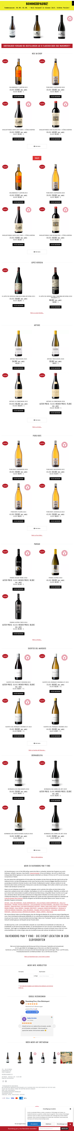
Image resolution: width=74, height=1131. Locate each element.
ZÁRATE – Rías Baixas (47, 912)
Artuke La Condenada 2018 (55, 401)
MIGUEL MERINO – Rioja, (12, 908)
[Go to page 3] (38, 1037)
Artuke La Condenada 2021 (18, 401)
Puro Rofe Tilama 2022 (18, 512)
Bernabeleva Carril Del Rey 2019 (55, 789)
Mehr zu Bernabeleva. (37, 857)
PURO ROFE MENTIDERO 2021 (55, 469)
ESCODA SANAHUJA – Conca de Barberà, (29, 904)
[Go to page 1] (35, 1037)
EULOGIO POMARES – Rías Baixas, (50, 904)
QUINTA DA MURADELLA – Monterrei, (54, 908)
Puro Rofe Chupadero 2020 (55, 87)
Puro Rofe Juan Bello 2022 (55, 512)
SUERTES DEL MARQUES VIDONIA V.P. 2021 (55, 682)
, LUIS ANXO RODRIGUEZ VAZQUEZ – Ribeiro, (32, 906)
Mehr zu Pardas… (37, 640)
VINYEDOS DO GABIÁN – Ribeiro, (31, 912)
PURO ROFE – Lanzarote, (37, 908)
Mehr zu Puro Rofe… (37, 535)
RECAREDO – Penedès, (33, 910)
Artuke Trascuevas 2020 (55, 359)
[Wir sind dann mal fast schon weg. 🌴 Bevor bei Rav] (66, 1057)
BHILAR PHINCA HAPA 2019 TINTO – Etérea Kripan (18, 130)
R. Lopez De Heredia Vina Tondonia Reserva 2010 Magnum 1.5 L (55, 297)
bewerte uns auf (31, 1012)
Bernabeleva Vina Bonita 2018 (18, 789)
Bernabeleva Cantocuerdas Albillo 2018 (18, 834)
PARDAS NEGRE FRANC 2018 (18, 578)
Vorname (20, 971)
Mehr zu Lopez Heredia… (37, 313)
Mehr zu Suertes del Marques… (37, 750)
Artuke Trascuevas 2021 (18, 359)
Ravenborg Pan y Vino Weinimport (37, 1001)
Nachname (42, 971)
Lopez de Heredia (34, 873)
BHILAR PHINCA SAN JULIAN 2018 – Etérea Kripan (55, 130)
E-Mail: (36, 976)
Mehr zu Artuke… (37, 427)
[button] (70, 1109)
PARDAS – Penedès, (24, 908)
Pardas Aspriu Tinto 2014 (18, 622)
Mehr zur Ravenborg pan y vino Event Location (37, 956)
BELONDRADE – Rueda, (20, 903)
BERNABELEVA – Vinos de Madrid (36, 903)
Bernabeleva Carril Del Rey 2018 (55, 834)
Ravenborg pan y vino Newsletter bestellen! (22, 1129)
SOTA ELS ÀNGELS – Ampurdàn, (49, 910)
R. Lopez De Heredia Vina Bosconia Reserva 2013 (18, 296)
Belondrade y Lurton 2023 (18, 87)
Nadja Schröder (32, 1018)
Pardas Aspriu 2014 (55, 578)
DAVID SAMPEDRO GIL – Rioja (54, 903)
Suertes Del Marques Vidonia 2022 (55, 727)
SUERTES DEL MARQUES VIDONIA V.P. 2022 (18, 727)
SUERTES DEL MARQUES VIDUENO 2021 (18, 682)
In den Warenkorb (18, 96)
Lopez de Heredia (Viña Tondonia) (14, 898)
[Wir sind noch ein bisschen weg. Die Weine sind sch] (12, 27)
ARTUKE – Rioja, (9, 903)
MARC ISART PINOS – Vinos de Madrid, (56, 906)
